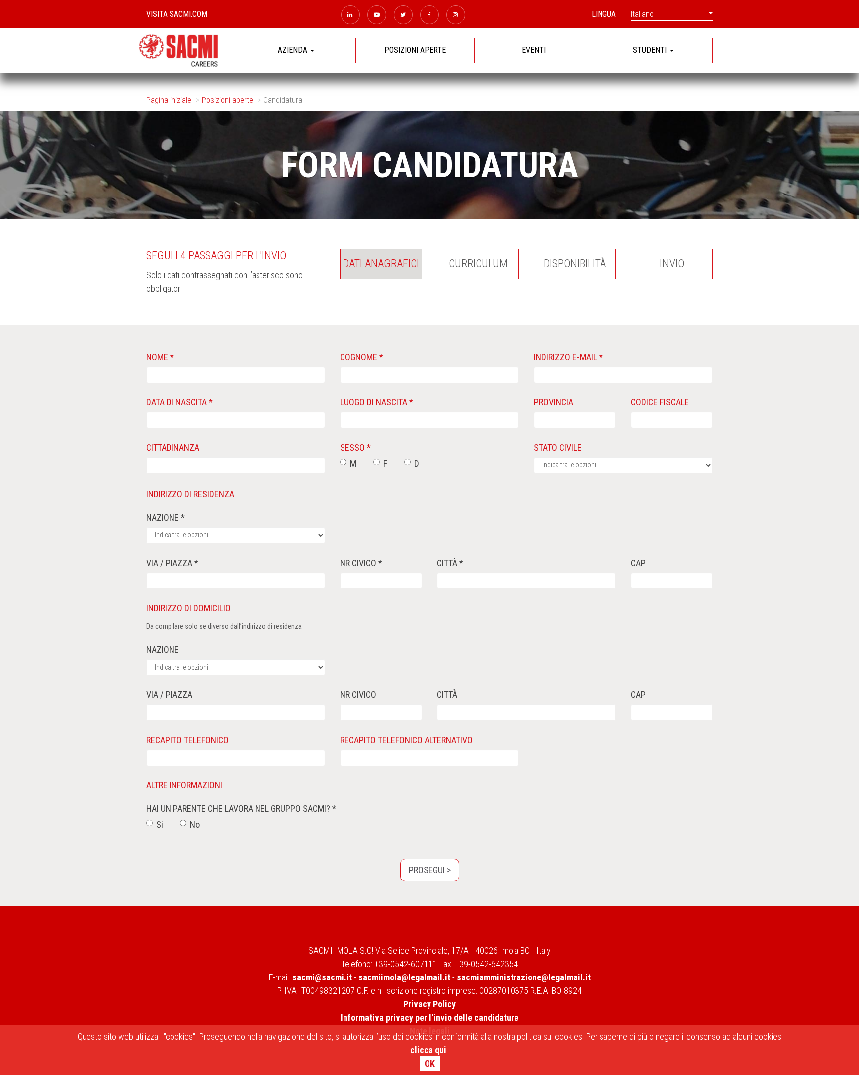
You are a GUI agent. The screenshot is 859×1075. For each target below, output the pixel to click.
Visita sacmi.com (176, 14)
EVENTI (534, 50)
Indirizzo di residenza (190, 494)
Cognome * (361, 357)
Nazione (162, 649)
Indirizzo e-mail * (568, 357)
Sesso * (355, 447)
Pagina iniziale (168, 100)
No (195, 824)
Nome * (160, 357)
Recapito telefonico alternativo (406, 740)
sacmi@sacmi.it (322, 977)
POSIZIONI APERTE (415, 50)
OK (430, 1063)
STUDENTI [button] (651, 50)
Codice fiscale (660, 402)
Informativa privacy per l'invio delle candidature (429, 1017)
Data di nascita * (179, 402)
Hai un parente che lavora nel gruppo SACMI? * (241, 808)
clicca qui (428, 1050)
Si (159, 824)
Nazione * (165, 517)
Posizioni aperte (227, 100)
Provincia (553, 402)
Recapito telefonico (187, 740)
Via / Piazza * (172, 563)
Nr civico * (361, 563)
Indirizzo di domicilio (188, 608)
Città (447, 694)
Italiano (642, 14)
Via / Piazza (169, 694)
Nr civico (358, 694)
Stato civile (558, 447)
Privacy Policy (429, 1004)
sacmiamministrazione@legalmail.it (524, 977)
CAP (638, 563)
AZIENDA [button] (293, 50)
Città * (450, 563)
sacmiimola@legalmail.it (404, 977)
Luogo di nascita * (376, 402)
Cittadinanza (172, 447)
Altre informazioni (184, 785)
